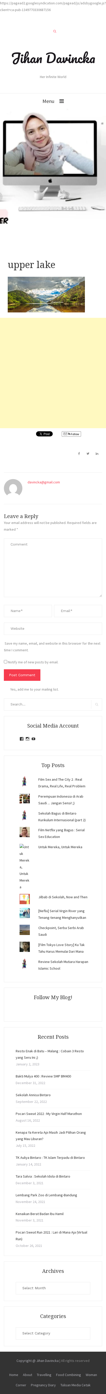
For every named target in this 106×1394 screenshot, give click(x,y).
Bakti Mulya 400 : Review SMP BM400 (43, 1076)
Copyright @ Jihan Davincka (37, 1360)
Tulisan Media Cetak (75, 1385)
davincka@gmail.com (44, 482)
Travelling (44, 1374)
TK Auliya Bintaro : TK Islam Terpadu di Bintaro (50, 1157)
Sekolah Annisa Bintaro (33, 1095)
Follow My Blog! (53, 997)
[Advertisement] (53, 373)
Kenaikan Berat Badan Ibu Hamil (40, 1213)
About (27, 1374)
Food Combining (68, 1374)
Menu (48, 101)
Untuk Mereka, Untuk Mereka (60, 847)
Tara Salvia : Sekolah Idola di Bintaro (43, 1176)
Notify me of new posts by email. (33, 662)
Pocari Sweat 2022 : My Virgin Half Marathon (49, 1113)
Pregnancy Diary (43, 1385)
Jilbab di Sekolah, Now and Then (62, 897)
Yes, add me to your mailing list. (34, 689)
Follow (74, 434)
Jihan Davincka (53, 57)
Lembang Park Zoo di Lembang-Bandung (46, 1195)
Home (13, 1374)
